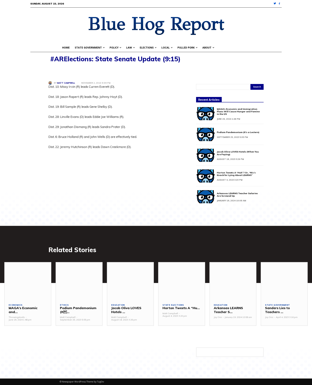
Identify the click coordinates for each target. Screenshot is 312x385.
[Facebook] (279, 3)
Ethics (64, 305)
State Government (277, 305)
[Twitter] (275, 3)
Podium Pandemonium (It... (78, 310)
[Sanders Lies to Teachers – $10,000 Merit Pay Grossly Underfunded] (284, 280)
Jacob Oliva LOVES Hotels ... (126, 310)
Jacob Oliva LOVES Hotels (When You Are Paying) (238, 153)
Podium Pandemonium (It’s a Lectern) (238, 132)
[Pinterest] (68, 71)
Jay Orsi (218, 317)
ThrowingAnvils (17, 317)
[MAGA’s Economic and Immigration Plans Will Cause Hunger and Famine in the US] (205, 113)
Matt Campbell (66, 83)
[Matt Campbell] (51, 83)
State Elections (173, 305)
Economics (16, 305)
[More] (94, 71)
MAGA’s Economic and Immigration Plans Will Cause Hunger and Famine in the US (238, 112)
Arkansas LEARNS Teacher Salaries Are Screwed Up (237, 194)
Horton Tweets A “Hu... (181, 308)
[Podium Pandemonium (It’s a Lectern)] (205, 134)
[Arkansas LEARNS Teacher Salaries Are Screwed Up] (205, 196)
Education (118, 305)
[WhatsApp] (77, 71)
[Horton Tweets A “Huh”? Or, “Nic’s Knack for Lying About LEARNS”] (205, 176)
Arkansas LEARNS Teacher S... (228, 310)
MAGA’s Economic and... (23, 310)
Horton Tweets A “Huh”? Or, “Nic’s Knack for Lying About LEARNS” (236, 173)
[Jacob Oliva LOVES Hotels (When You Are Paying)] (205, 155)
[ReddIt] (85, 71)
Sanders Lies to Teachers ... (277, 310)
